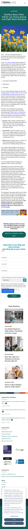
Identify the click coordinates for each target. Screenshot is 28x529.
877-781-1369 (7, 476)
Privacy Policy (7, 505)
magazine (5, 147)
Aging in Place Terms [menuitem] (7, 441)
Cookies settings (14, 516)
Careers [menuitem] (3, 484)
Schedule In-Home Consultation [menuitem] (10, 436)
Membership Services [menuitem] (7, 431)
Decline (14, 523)
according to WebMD (10, 62)
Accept (14, 519)
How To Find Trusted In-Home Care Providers (13, 409)
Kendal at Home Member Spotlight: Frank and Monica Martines (13, 419)
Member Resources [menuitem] (6, 438)
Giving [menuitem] (3, 486)
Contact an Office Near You (8, 474)
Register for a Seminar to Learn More (14, 234)
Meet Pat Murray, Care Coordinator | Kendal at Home (13, 402)
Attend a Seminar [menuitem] (6, 434)
